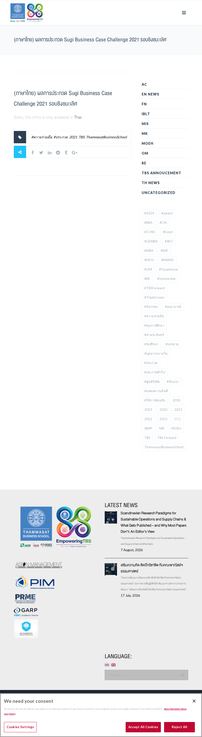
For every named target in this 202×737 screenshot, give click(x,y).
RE (144, 163)
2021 (73, 137)
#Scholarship (166, 279)
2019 (148, 410)
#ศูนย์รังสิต (152, 382)
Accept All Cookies (143, 727)
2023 (163, 419)
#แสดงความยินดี (156, 391)
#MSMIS (167, 260)
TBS (81, 137)
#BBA (148, 222)
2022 (148, 419)
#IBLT (169, 241)
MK (145, 133)
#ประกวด (60, 137)
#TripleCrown (154, 297)
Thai (78, 117)
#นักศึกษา (151, 344)
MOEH (147, 143)
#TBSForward (154, 288)
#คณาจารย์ (173, 307)
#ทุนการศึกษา (154, 325)
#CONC (150, 232)
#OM (148, 269)
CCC (177, 419)
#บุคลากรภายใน (156, 353)
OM (145, 153)
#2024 (149, 213)
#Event (168, 232)
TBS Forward (166, 438)
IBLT (146, 114)
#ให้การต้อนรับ (154, 400)
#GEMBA (151, 241)
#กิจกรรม (151, 307)
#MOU (149, 260)
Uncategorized (158, 193)
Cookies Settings (20, 727)
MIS (145, 124)
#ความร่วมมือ (41, 137)
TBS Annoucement (161, 173)
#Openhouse (168, 269)
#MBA (148, 251)
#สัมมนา (173, 382)
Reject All (179, 727)
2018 (176, 400)
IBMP (148, 428)
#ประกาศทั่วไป (154, 372)
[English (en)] (113, 664)
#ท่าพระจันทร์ (154, 335)
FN (144, 104)
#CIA (163, 222)
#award (166, 213)
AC (144, 84)
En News (150, 94)
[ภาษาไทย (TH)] (107, 664)
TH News (151, 183)
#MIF (164, 251)
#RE (147, 279)
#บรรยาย (172, 344)
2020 (163, 410)
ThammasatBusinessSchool (106, 137)
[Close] (194, 701)
